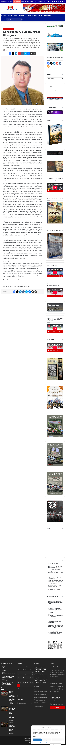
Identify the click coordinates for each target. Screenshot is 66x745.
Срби (46, 678)
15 (30, 677)
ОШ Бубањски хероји (39, 675)
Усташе (40, 680)
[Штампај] (34, 53)
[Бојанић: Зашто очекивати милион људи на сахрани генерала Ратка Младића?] (4, 724)
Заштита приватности (52, 742)
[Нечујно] (59, 190)
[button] (63, 727)
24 (18, 682)
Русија (36, 678)
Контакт (16, 15)
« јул (18, 688)
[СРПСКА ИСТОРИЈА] (11, 8)
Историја (43, 671)
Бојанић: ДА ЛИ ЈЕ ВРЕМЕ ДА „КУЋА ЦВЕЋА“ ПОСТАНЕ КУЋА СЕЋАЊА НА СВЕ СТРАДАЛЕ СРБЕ (55, 571)
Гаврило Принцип (38, 669)
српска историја (43, 682)
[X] (13, 53)
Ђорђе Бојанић (37, 667)
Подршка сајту (23, 15)
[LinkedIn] (16, 53)
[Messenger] (28, 53)
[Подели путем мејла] (31, 53)
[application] (55, 187)
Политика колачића (43, 742)
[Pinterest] (19, 53)
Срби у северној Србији (14, 25)
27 (25, 682)
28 (27, 682)
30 (32, 682)
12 (23, 677)
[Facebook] (10, 53)
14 (27, 677)
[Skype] (25, 53)
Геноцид (44, 669)
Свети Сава (41, 678)
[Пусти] (48, 190)
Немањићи (37, 673)
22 (30, 680)
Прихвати (37, 740)
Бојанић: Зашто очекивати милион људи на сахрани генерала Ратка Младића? (55, 577)
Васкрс (43, 667)
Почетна (3, 15)
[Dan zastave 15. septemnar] (55, 98)
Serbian (53, 744)
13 (25, 677)
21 (27, 680)
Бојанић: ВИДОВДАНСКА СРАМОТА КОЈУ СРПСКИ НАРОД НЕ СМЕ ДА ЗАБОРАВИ (55, 582)
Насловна (6, 25)
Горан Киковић (37, 671)
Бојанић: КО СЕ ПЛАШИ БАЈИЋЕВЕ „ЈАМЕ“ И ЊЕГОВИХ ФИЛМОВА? (35, 1)
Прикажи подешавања (57, 740)
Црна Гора (37, 682)
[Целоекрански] (61, 190)
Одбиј (46, 740)
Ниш (41, 673)
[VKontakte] (22, 53)
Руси (45, 675)
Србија (36, 680)
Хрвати (45, 680)
